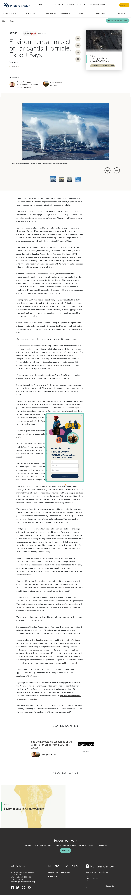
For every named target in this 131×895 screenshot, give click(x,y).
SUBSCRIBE (65, 476)
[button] (65, 451)
